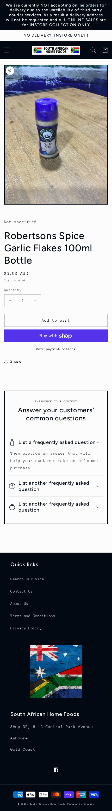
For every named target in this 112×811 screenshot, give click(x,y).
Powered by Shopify (80, 804)
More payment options (56, 349)
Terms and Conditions (32, 616)
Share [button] (16, 361)
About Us (19, 603)
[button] (7, 50)
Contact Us (21, 591)
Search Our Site (27, 579)
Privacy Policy (26, 628)
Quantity (13, 290)
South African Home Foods (48, 804)
